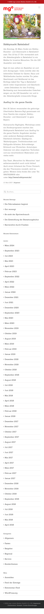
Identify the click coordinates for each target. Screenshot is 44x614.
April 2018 (9, 401)
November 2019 (12, 328)
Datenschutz (12, 605)
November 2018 (12, 364)
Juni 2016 (9, 514)
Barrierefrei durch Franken (17, 225)
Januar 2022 (10, 292)
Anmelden (9, 577)
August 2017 (10, 442)
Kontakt (19, 605)
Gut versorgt (10, 209)
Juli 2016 (9, 509)
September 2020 (12, 313)
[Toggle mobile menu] (39, 7)
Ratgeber (9, 548)
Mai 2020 (9, 318)
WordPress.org (11, 593)
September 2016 (12, 499)
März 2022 (9, 287)
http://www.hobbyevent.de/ (19, 177)
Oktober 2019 (11, 333)
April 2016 (9, 525)
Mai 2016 (9, 520)
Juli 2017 (9, 447)
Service (8, 559)
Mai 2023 (9, 261)
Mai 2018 (9, 395)
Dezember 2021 (11, 297)
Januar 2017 (10, 478)
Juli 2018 (9, 385)
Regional (8, 554)
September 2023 (12, 251)
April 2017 (9, 463)
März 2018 (9, 406)
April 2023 (9, 266)
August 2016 (10, 504)
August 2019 (10, 338)
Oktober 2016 (11, 494)
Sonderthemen (11, 564)
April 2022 (9, 282)
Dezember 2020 (12, 307)
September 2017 (12, 437)
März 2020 (9, 323)
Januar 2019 (10, 354)
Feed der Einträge (12, 582)
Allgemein (17, 182)
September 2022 (12, 276)
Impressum (37, 603)
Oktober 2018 (11, 369)
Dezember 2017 (11, 421)
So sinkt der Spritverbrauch (17, 214)
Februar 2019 (10, 349)
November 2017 (11, 426)
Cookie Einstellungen (30, 605)
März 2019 (9, 344)
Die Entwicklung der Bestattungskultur (22, 219)
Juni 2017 (9, 452)
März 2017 (9, 468)
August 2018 (10, 380)
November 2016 (12, 488)
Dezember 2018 (11, 359)
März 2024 (9, 245)
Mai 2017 (9, 457)
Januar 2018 (10, 416)
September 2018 (12, 375)
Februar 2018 (10, 411)
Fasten (7, 543)
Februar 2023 (11, 271)
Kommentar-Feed (12, 588)
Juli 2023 (9, 256)
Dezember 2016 (11, 483)
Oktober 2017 (10, 432)
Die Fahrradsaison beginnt (16, 204)
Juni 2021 (9, 302)
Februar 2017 (10, 473)
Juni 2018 (9, 390)
